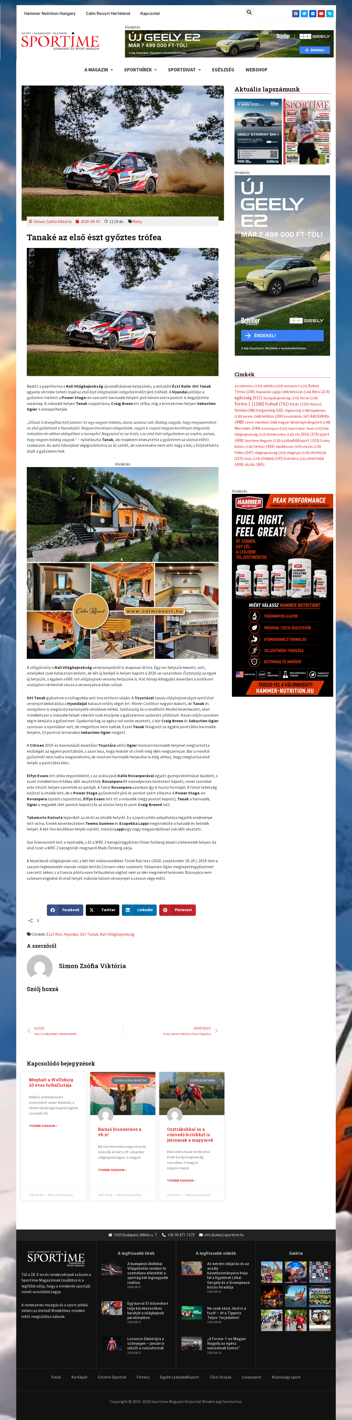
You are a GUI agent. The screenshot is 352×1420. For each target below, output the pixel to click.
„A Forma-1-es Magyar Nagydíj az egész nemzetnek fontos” (226, 1343)
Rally (137, 221)
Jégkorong (296, 410)
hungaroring (269, 410)
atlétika (273, 386)
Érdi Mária (295, 458)
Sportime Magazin (263, 440)
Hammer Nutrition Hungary (50, 13)
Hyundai (71, 934)
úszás (254, 464)
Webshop (256, 70)
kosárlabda (297, 416)
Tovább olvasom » (43, 1126)
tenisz (264, 446)
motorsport (274, 428)
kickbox (272, 416)
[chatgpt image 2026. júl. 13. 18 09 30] (282, 594)
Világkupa (298, 452)
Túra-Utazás (220, 1377)
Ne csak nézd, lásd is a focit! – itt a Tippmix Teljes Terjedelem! (226, 1313)
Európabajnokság (281, 397)
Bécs (321, 391)
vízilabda (272, 458)
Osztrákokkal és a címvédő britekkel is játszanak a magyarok (190, 1134)
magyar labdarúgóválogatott (304, 422)
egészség (248, 398)
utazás (312, 446)
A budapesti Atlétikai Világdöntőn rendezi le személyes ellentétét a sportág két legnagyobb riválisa (147, 1273)
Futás (56, 1377)
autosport (295, 386)
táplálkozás (289, 446)
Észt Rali (54, 934)
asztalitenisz (248, 386)
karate (252, 416)
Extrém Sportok (112, 1377)
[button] (249, 12)
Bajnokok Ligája (272, 391)
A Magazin (96, 70)
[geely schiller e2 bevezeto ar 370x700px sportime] (282, 265)
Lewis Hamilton (261, 422)
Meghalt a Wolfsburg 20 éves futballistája (51, 1082)
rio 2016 (307, 434)
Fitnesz (143, 1377)
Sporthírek (138, 70)
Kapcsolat (150, 13)
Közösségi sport (286, 1377)
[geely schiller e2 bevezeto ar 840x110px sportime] (229, 43)
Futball (277, 404)
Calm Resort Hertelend (108, 13)
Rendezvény (280, 434)
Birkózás (300, 391)
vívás (252, 458)
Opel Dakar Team (305, 428)
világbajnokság (270, 452)
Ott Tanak (89, 934)
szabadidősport (300, 440)
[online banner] (123, 562)
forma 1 (249, 404)
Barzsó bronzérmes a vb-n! (119, 1131)
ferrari (309, 398)
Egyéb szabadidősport (179, 1377)
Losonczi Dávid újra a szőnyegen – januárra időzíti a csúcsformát (145, 1343)
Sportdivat (182, 70)
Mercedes (247, 428)
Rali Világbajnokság (117, 934)
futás (299, 403)
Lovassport (252, 1377)
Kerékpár (79, 1377)
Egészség (223, 70)
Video (244, 452)
